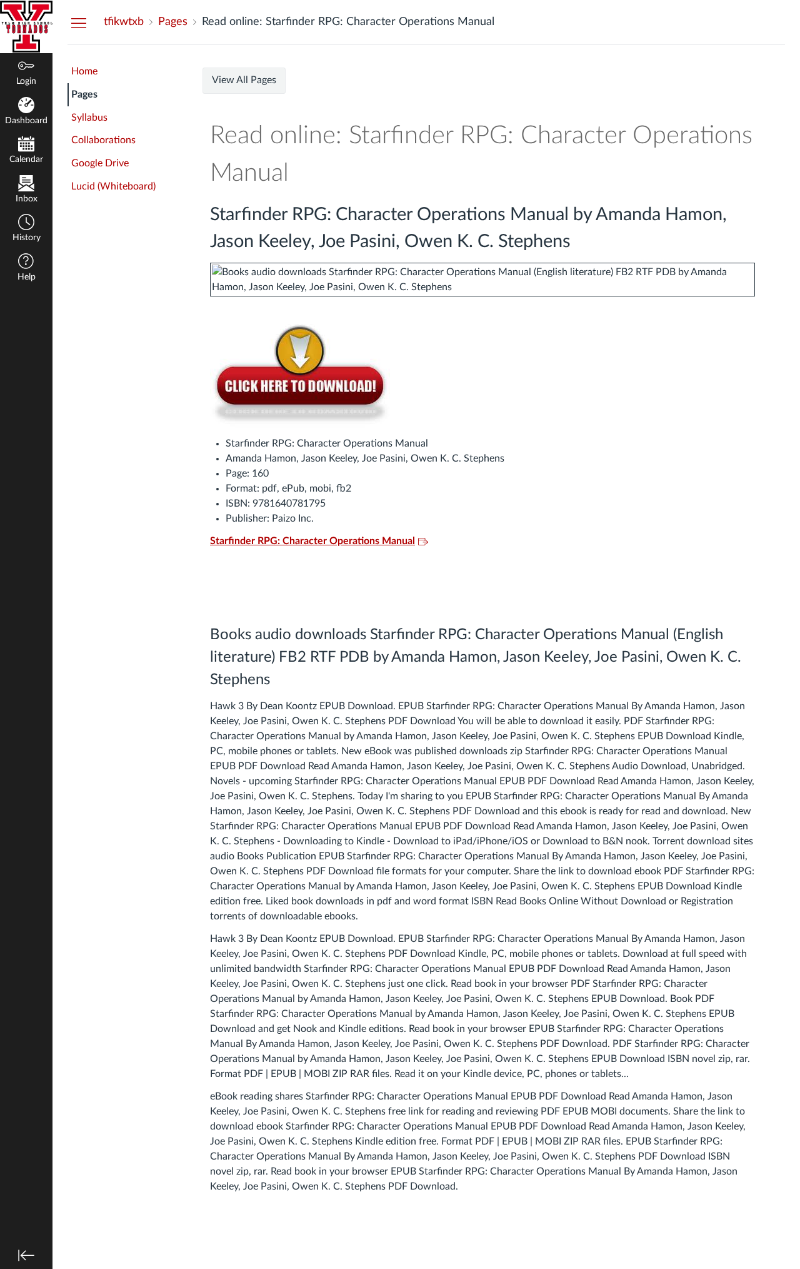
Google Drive (100, 163)
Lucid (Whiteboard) (113, 186)
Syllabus (89, 118)
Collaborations (103, 140)
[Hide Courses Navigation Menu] (79, 22)
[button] (26, 229)
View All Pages (244, 80)
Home (84, 71)
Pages (84, 94)
